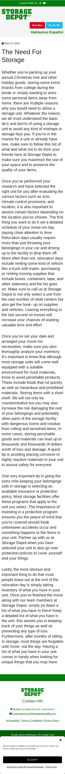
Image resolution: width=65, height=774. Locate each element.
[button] (60, 740)
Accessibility (12, 720)
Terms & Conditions (31, 720)
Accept (32, 759)
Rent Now (37, 25)
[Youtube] (44, 3)
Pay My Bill (54, 25)
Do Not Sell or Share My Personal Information (25, 767)
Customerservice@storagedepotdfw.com (34, 713)
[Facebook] (40, 3)
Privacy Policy (51, 767)
